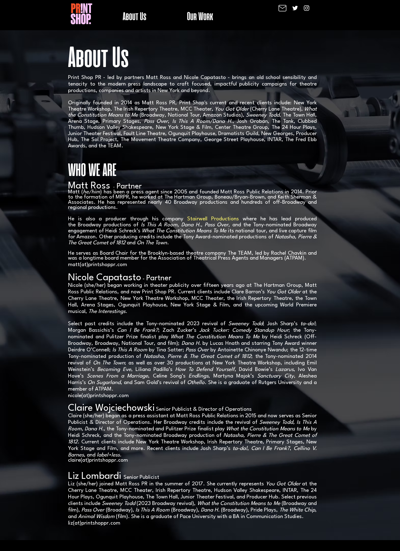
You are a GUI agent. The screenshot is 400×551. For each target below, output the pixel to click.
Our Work (200, 16)
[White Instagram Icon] (306, 8)
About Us (134, 16)
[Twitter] (295, 8)
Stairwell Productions (213, 219)
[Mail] (282, 8)
